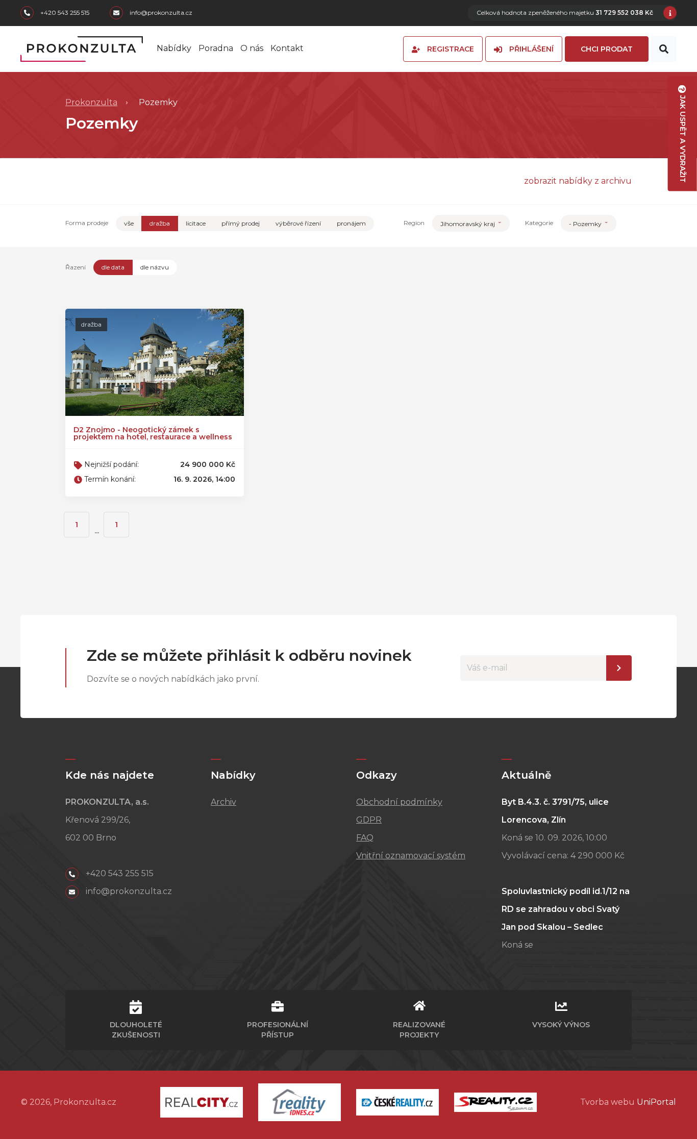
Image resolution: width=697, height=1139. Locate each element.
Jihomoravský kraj (468, 224)
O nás (251, 48)
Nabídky (174, 48)
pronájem (351, 223)
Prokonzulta (91, 102)
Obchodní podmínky (399, 802)
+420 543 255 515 (64, 13)
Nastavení (619, 668)
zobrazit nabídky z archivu (578, 181)
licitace (196, 223)
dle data (113, 267)
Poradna (215, 48)
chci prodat (607, 49)
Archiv (223, 802)
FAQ (365, 838)
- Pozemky (586, 224)
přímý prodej (240, 223)
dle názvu (154, 267)
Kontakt (287, 48)
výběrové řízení (298, 223)
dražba (160, 223)
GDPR (369, 820)
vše (129, 223)
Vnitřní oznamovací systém (410, 855)
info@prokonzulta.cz (160, 13)
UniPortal (656, 1102)
